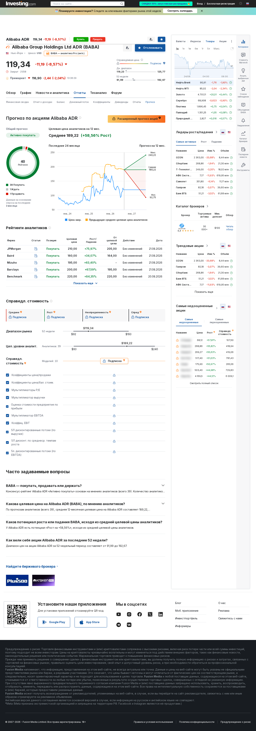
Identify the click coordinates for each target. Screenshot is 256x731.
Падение (216, 141)
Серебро (181, 100)
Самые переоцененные (219, 321)
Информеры (183, 626)
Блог (178, 603)
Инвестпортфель (186, 618)
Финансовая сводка (17, 102)
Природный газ (185, 118)
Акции (222, 41)
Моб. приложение (186, 610)
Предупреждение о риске (236, 722)
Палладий (181, 112)
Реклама (223, 610)
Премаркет (18, 78)
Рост (204, 141)
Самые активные (186, 141)
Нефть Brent (183, 82)
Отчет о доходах (42, 102)
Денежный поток (79, 102)
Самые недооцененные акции (194, 308)
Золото (180, 94)
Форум (116, 93)
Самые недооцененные (188, 321)
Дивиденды (121, 102)
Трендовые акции (190, 246)
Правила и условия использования (153, 722)
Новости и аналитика (52, 93)
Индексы (195, 41)
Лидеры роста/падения (194, 132)
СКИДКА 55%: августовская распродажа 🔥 (166, 3)
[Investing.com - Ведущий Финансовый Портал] (21, 3)
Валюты (181, 41)
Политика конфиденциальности (196, 722)
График (25, 93)
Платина (181, 106)
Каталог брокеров (190, 206)
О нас (222, 603)
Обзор (11, 93)
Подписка (155, 63)
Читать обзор (229, 228)
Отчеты (137, 102)
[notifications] (241, 3)
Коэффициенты (101, 102)
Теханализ (98, 93)
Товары (210, 41)
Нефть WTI (182, 88)
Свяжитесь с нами (230, 618)
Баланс (61, 102)
